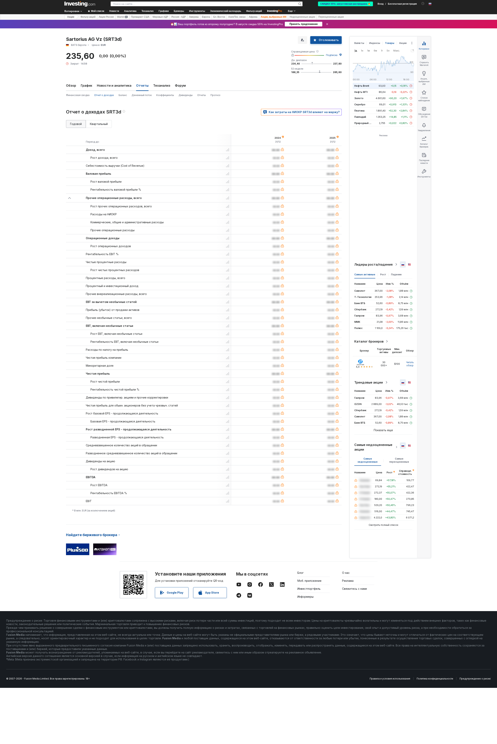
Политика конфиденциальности (435, 678)
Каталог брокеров (369, 341)
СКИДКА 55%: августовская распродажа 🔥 (345, 4)
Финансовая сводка (77, 95)
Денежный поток (142, 95)
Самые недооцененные (368, 460)
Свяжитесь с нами (354, 588)
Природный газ (363, 123)
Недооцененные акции (302, 17)
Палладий (360, 116)
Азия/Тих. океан (237, 17)
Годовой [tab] (76, 124)
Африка (253, 17)
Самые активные (364, 274)
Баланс (123, 95)
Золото (358, 98)
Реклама (348, 580)
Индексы (374, 43)
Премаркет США (140, 17)
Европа (206, 17)
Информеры (305, 596)
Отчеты (201, 95)
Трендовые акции (368, 382)
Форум (180, 85)
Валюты (359, 43)
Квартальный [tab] (99, 124)
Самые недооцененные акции (373, 447)
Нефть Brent (361, 85)
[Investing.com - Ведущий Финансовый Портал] (79, 4)
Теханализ (161, 85)
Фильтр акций (254, 11)
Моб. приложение (309, 580)
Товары (389, 43)
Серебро (359, 104)
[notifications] (423, 3)
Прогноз (215, 95)
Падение (396, 274)
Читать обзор (410, 364)
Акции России (106, 17)
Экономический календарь (225, 11)
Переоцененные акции (331, 17)
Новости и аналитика (114, 85)
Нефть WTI (361, 92)
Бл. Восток (219, 17)
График (86, 85)
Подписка (331, 55)
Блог (300, 572)
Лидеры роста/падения (373, 264)
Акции (70, 17)
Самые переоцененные (399, 460)
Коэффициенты (165, 95)
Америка (194, 17)
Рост (383, 274)
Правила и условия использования (390, 678)
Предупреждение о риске (475, 678)
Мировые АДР (160, 17)
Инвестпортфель (309, 588)
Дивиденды (186, 95)
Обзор (71, 85)
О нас (346, 572)
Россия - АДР (178, 17)
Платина (359, 110)
